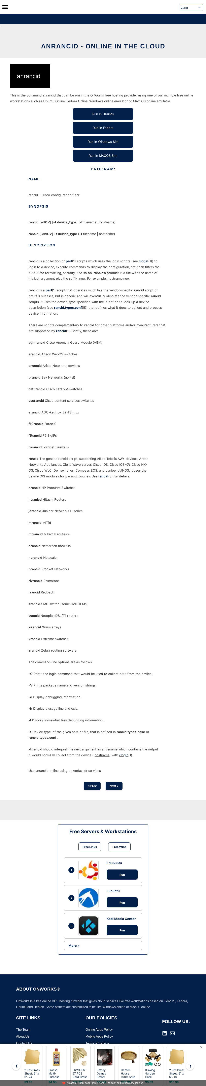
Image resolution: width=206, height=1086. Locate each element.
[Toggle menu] (5, 7)
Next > (114, 786)
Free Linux (90, 847)
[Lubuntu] (89, 898)
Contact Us (24, 1043)
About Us (22, 1036)
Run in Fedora (103, 128)
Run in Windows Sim (103, 142)
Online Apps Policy (99, 1029)
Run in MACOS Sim (103, 156)
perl (69, 261)
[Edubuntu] (89, 870)
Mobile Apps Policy (99, 1036)
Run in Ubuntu (103, 114)
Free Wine (119, 847)
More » (74, 946)
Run (122, 874)
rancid (61, 331)
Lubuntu (113, 891)
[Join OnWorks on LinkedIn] (164, 1033)
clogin (143, 261)
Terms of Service (97, 1043)
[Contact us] (172, 1033)
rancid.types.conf (68, 308)
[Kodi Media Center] (89, 926)
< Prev (92, 786)
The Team (23, 1029)
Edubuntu (114, 863)
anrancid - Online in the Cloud (103, 46)
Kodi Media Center (121, 919)
